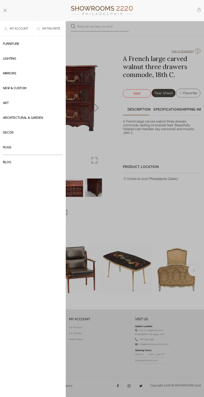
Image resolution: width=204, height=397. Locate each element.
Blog (7, 162)
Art (6, 103)
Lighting (9, 58)
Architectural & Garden (23, 118)
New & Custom (14, 88)
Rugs (7, 147)
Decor (8, 132)
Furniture (11, 44)
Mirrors (9, 73)
